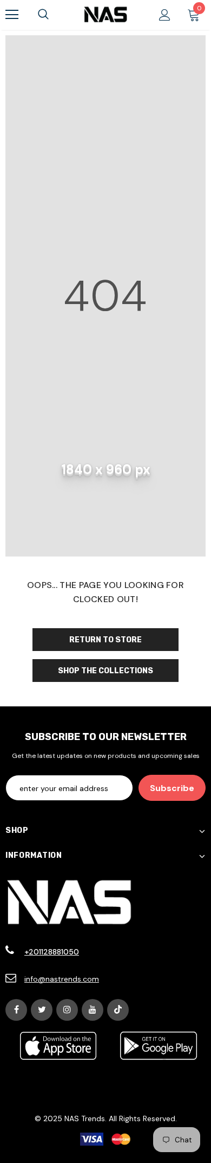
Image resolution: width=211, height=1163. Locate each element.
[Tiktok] (118, 1010)
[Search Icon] (43, 14)
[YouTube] (92, 1010)
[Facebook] (16, 1010)
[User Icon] (164, 15)
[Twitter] (41, 1010)
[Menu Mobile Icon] (11, 14)
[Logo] (105, 14)
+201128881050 (51, 952)
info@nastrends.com (61, 979)
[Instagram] (67, 1010)
